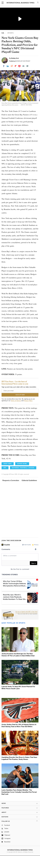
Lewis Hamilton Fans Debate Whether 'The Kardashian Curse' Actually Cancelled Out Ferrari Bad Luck (19, 792)
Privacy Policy (28, 400)
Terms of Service (16, 400)
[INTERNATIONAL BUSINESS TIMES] (20, 3)
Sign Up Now (8, 615)
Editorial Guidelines (29, 480)
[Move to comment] (27, 66)
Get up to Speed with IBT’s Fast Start (26, 611)
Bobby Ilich (15, 58)
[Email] (23, 66)
